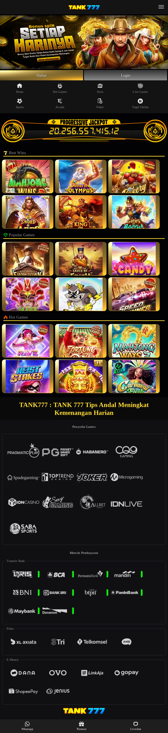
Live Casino (140, 91)
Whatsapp (27, 729)
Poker (100, 107)
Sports (20, 107)
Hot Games (60, 91)
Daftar (42, 75)
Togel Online (140, 107)
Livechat (135, 729)
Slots (100, 91)
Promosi (82, 729)
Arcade (59, 107)
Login (126, 75)
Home (19, 91)
